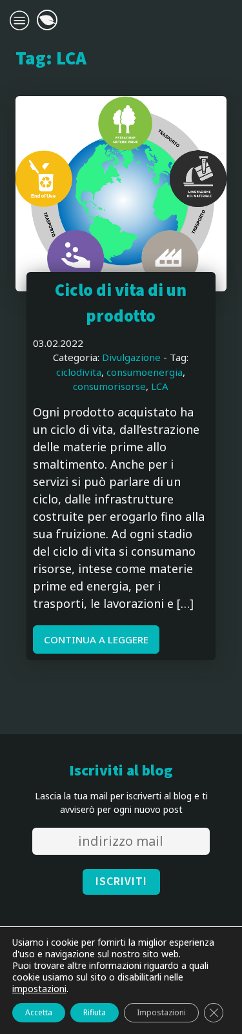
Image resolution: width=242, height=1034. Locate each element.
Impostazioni (161, 1012)
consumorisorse (109, 386)
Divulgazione (131, 357)
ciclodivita (78, 372)
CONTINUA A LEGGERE (96, 639)
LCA (159, 386)
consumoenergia (144, 372)
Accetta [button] (38, 1012)
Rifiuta (94, 1012)
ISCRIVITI (121, 881)
